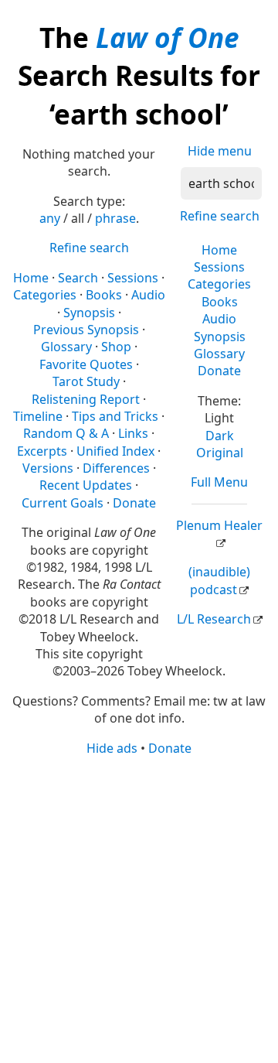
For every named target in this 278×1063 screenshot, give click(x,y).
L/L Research (214, 618)
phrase (115, 218)
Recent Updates (85, 485)
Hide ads (111, 748)
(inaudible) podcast (219, 580)
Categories (219, 283)
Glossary (219, 353)
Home (219, 249)
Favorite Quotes (86, 364)
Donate (219, 370)
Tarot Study (86, 381)
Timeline (38, 416)
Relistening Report (86, 399)
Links (133, 433)
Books (220, 301)
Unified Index (115, 451)
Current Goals (62, 502)
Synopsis (220, 336)
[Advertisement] (139, 908)
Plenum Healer (219, 525)
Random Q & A (66, 433)
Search (78, 277)
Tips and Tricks (115, 416)
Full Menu (219, 481)
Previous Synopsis (86, 329)
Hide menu (220, 150)
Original (219, 452)
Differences (116, 468)
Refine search (219, 215)
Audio (219, 318)
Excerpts (42, 451)
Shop (116, 346)
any (49, 218)
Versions (47, 468)
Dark (219, 435)
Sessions (219, 266)
